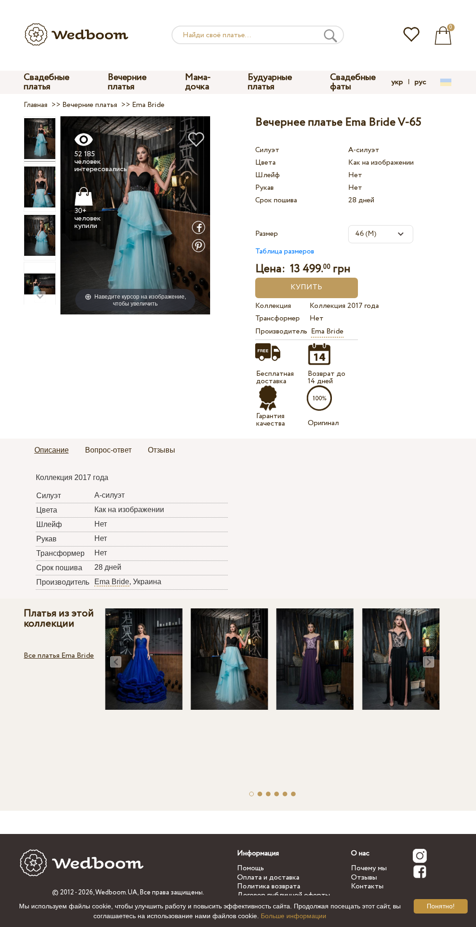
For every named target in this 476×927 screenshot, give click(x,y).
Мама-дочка (198, 82)
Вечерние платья (127, 82)
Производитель (281, 331)
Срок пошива (276, 200)
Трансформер (277, 318)
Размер (266, 233)
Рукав (264, 187)
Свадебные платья (46, 82)
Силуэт (267, 150)
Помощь (250, 868)
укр (397, 82)
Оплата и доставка (268, 877)
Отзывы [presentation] (161, 450)
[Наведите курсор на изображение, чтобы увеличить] (135, 215)
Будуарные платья (270, 82)
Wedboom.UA (116, 892)
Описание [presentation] (51, 450)
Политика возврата (268, 886)
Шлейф (267, 175)
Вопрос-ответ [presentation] (108, 450)
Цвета (265, 162)
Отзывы (364, 877)
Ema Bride (327, 331)
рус (420, 82)
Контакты (367, 886)
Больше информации (293, 916)
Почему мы (369, 868)
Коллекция (273, 305)
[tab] (51, 451)
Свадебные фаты (353, 82)
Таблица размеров (284, 251)
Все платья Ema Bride (59, 655)
